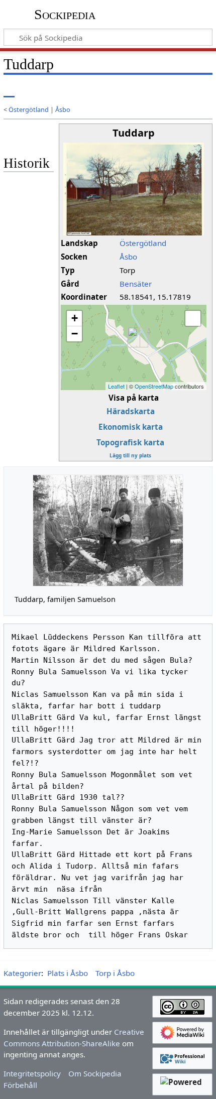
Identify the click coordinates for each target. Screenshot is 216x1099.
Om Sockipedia (95, 1073)
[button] (192, 318)
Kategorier (22, 973)
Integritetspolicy (32, 1073)
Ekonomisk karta (130, 427)
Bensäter (136, 284)
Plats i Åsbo (67, 973)
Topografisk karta (130, 442)
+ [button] (74, 318)
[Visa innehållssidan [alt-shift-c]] (9, 90)
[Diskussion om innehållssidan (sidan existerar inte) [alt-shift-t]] (31, 90)
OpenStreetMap (154, 386)
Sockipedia (64, 15)
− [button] (74, 333)
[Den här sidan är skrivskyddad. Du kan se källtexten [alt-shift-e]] (144, 90)
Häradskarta (130, 411)
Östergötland (29, 109)
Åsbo (62, 109)
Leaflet (116, 386)
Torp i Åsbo (115, 973)
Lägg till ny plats (130, 455)
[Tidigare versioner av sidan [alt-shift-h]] (163, 90)
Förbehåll (20, 1085)
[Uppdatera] (181, 90)
